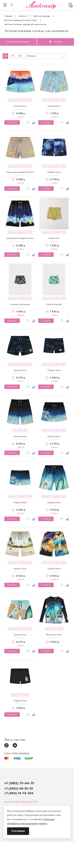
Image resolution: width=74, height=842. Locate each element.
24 (5, 56)
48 (20, 56)
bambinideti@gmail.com (21, 802)
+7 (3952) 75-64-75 (19, 783)
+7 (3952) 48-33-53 (18, 788)
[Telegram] (15, 745)
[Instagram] (6, 745)
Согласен (18, 831)
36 (13, 56)
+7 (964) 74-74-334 (18, 793)
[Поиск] (11, 5)
